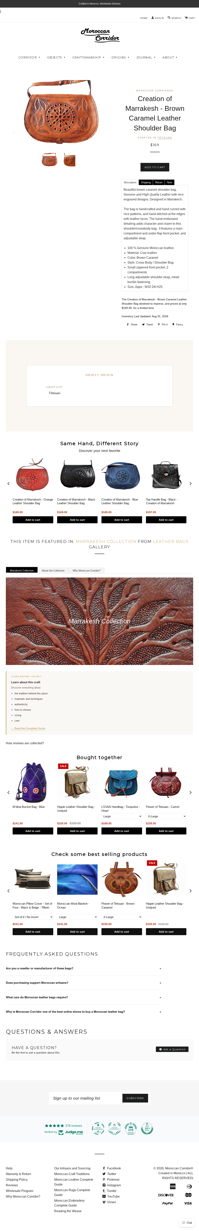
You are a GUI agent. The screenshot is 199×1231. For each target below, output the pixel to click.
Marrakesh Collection (106, 541)
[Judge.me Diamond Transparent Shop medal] (98, 1128)
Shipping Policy (17, 1179)
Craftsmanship (86, 57)
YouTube (113, 1196)
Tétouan (165, 137)
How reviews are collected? (25, 743)
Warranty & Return (18, 1174)
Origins (119, 57)
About (168, 57)
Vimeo (111, 1202)
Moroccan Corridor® (179, 1168)
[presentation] (8, 483)
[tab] (130, 182)
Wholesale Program (19, 1191)
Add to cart (32, 519)
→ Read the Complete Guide (28, 728)
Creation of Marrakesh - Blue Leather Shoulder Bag (119, 501)
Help (9, 1168)
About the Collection (53, 570)
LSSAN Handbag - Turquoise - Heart (120, 808)
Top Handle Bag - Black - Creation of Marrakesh (161, 501)
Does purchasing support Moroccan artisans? (83, 982)
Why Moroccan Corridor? (86, 570)
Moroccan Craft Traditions (72, 1174)
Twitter (111, 1174)
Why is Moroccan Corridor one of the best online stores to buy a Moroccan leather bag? (83, 1011)
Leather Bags (171, 541)
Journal (144, 57)
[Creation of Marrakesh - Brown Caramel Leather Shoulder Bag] (49, 160)
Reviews (12, 1185)
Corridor (27, 57)
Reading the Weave (68, 1211)
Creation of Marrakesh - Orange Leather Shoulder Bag (33, 501)
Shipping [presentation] (146, 182)
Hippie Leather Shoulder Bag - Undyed (76, 808)
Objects (54, 57)
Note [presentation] (169, 182)
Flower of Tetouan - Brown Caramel (117, 905)
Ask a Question (174, 1049)
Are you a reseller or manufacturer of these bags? (83, 968)
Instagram (113, 1185)
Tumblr (111, 1191)
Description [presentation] (130, 182)
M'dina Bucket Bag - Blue (29, 806)
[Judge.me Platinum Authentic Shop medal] (114, 1128)
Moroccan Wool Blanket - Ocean (73, 905)
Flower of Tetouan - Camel (162, 806)
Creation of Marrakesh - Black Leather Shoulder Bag (76, 501)
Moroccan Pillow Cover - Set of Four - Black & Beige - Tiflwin (32, 905)
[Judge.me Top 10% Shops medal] (147, 1128)
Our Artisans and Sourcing (72, 1168)
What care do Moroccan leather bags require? (83, 997)
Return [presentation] (158, 182)
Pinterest (112, 1179)
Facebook (113, 1168)
